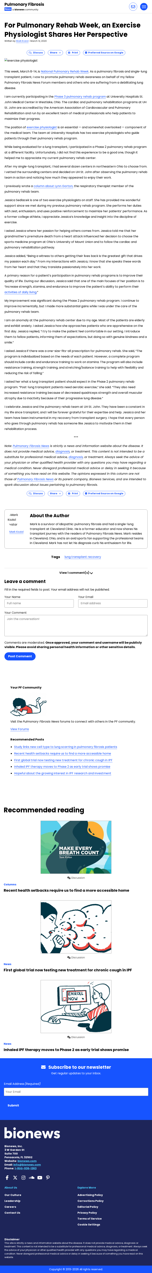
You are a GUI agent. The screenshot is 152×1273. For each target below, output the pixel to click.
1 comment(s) (74, 573)
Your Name (12, 597)
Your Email (85, 597)
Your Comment (15, 613)
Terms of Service (89, 1219)
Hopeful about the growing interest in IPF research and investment (62, 773)
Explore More (86, 1187)
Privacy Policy (87, 1213)
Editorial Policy (87, 1207)
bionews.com (27, 1161)
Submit (13, 1105)
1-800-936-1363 (26, 1168)
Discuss (37, 52)
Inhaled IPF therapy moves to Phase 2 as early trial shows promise (62, 767)
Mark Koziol (22, 41)
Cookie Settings (88, 1224)
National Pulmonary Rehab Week (65, 71)
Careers (10, 1207)
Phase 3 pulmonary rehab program (80, 96)
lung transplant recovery (83, 557)
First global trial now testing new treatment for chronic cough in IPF (63, 760)
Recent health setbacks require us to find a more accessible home (62, 753)
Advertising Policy (90, 1195)
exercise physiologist (42, 127)
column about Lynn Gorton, (53, 186)
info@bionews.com (27, 1165)
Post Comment (20, 656)
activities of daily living (20, 292)
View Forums (19, 729)
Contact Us (12, 1213)
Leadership (12, 1201)
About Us (10, 1187)
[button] (133, 7)
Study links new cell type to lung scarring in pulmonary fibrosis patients (65, 747)
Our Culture (12, 1195)
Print (74, 52)
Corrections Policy (90, 1201)
